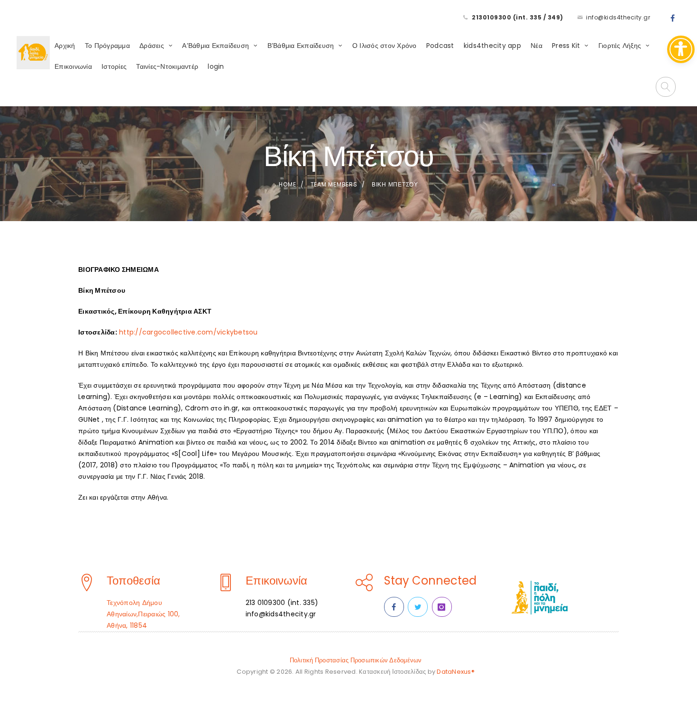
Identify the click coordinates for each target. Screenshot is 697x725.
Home (287, 184)
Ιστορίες (114, 66)
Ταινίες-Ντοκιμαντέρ (167, 66)
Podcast (440, 45)
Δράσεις (151, 45)
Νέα (536, 45)
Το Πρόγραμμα (107, 45)
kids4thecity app (492, 45)
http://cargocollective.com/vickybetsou (188, 332)
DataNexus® (456, 671)
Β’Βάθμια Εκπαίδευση (300, 45)
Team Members (334, 184)
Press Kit (566, 45)
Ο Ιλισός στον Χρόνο (384, 45)
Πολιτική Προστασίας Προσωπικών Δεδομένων (356, 660)
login (216, 66)
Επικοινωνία (73, 66)
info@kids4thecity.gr (618, 17)
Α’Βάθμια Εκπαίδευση (215, 45)
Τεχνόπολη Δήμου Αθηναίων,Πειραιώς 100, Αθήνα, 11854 (143, 614)
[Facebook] (672, 18)
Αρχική (65, 45)
